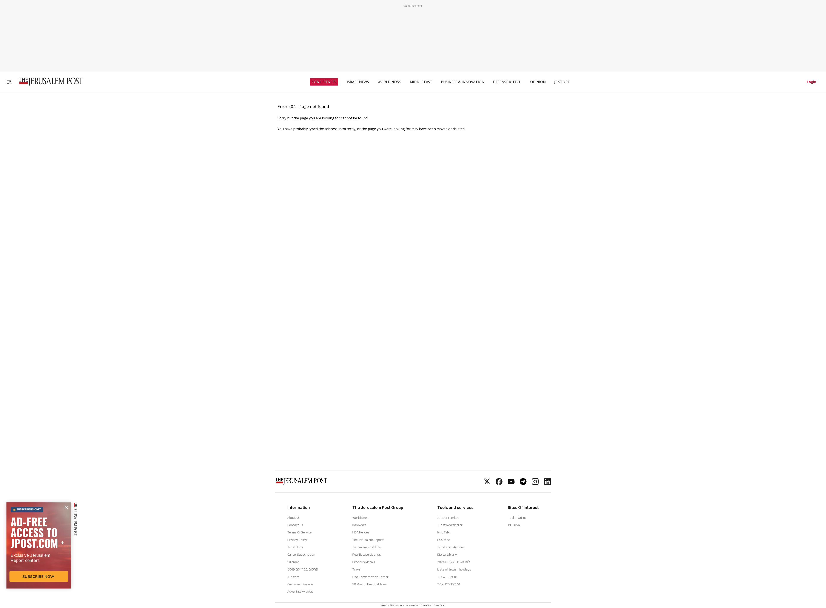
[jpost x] (487, 483)
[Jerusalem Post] (48, 81)
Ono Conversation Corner (370, 577)
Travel (356, 569)
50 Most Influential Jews (369, 584)
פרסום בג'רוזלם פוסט (302, 569)
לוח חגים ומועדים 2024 (453, 562)
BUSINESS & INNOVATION (462, 82)
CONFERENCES (324, 82)
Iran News (359, 525)
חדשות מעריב (447, 577)
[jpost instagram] (535, 483)
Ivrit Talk (443, 532)
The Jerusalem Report (368, 540)
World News (360, 517)
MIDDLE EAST (421, 82)
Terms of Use (426, 605)
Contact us (295, 525)
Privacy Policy (297, 540)
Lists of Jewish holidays (454, 569)
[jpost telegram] (523, 483)
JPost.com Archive (450, 547)
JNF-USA (514, 525)
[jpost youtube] (511, 483)
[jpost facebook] (499, 483)
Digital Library (447, 554)
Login (811, 82)
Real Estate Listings (366, 554)
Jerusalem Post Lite (366, 547)
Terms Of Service (299, 532)
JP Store (293, 577)
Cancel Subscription (301, 554)
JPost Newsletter (449, 525)
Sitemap (293, 562)
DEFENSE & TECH (507, 82)
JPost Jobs (295, 547)
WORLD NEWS (389, 82)
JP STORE (562, 82)
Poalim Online (517, 517)
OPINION (538, 82)
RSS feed (443, 540)
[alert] (38, 558)
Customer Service (300, 584)
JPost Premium (448, 517)
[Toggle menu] (9, 81)
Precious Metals (363, 562)
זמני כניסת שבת (448, 584)
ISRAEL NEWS (358, 82)
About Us (294, 517)
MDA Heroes (361, 532)
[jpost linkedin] (547, 483)
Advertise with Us (300, 591)
